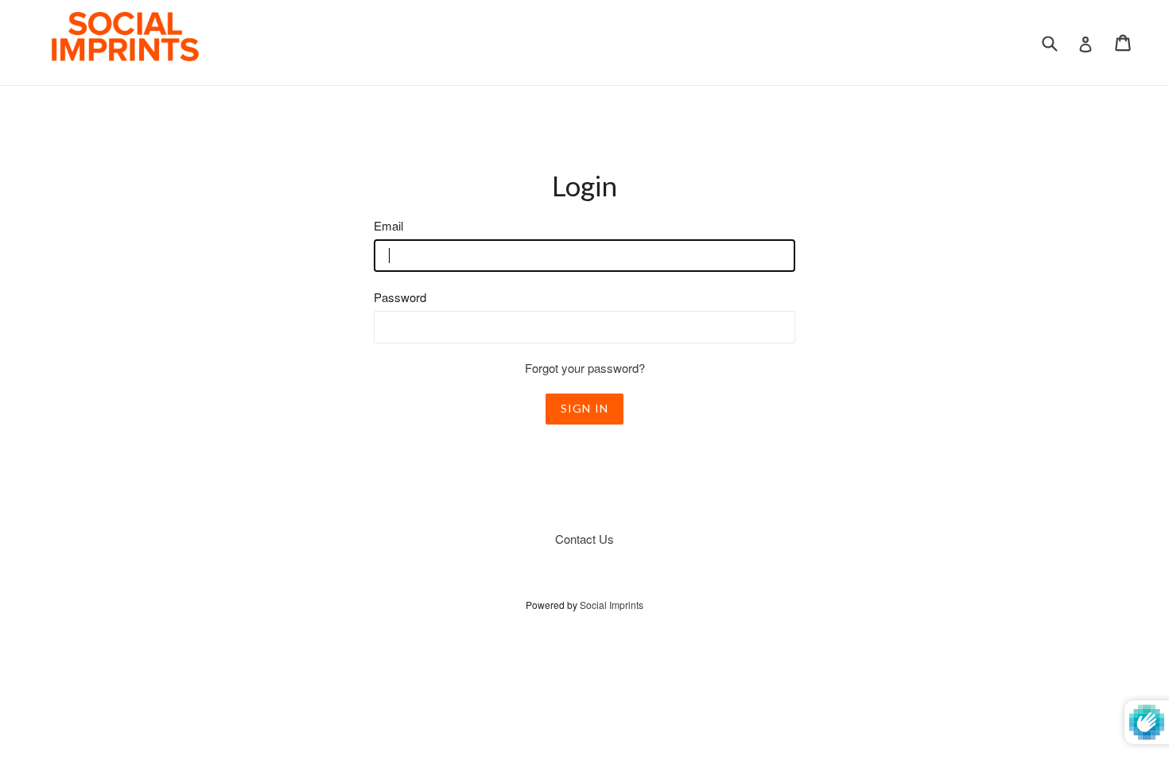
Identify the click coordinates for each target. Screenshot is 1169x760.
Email (388, 225)
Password (400, 297)
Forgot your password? (585, 367)
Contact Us (584, 538)
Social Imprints (611, 604)
